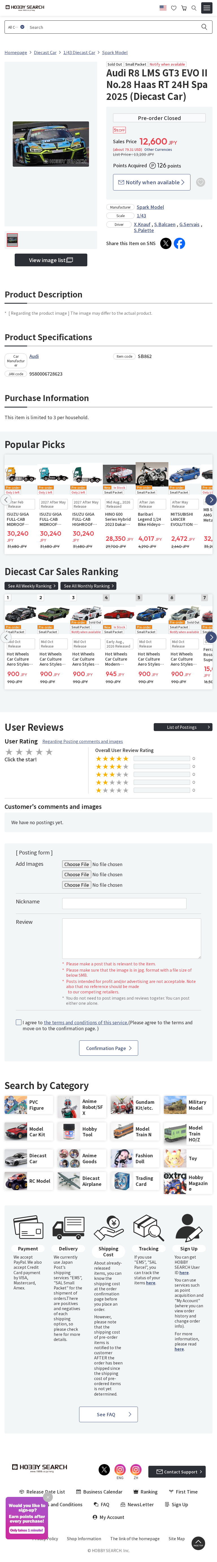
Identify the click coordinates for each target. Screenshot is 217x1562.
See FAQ (106, 1414)
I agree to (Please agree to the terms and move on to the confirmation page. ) (108, 1025)
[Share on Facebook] (179, 243)
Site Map (177, 1538)
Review (24, 921)
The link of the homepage (135, 1538)
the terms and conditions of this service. (86, 1022)
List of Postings (182, 727)
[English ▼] (163, 7)
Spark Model (150, 206)
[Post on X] (166, 243)
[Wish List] (174, 7)
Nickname (28, 901)
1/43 (141, 215)
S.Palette (144, 230)
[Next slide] (211, 499)
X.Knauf (142, 224)
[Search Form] (194, 8)
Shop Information (84, 1538)
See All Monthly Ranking (87, 586)
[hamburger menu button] (206, 8)
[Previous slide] (6, 499)
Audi (34, 356)
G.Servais (189, 224)
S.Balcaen (164, 224)
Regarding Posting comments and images (82, 741)
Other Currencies (158, 149)
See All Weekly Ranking (30, 586)
